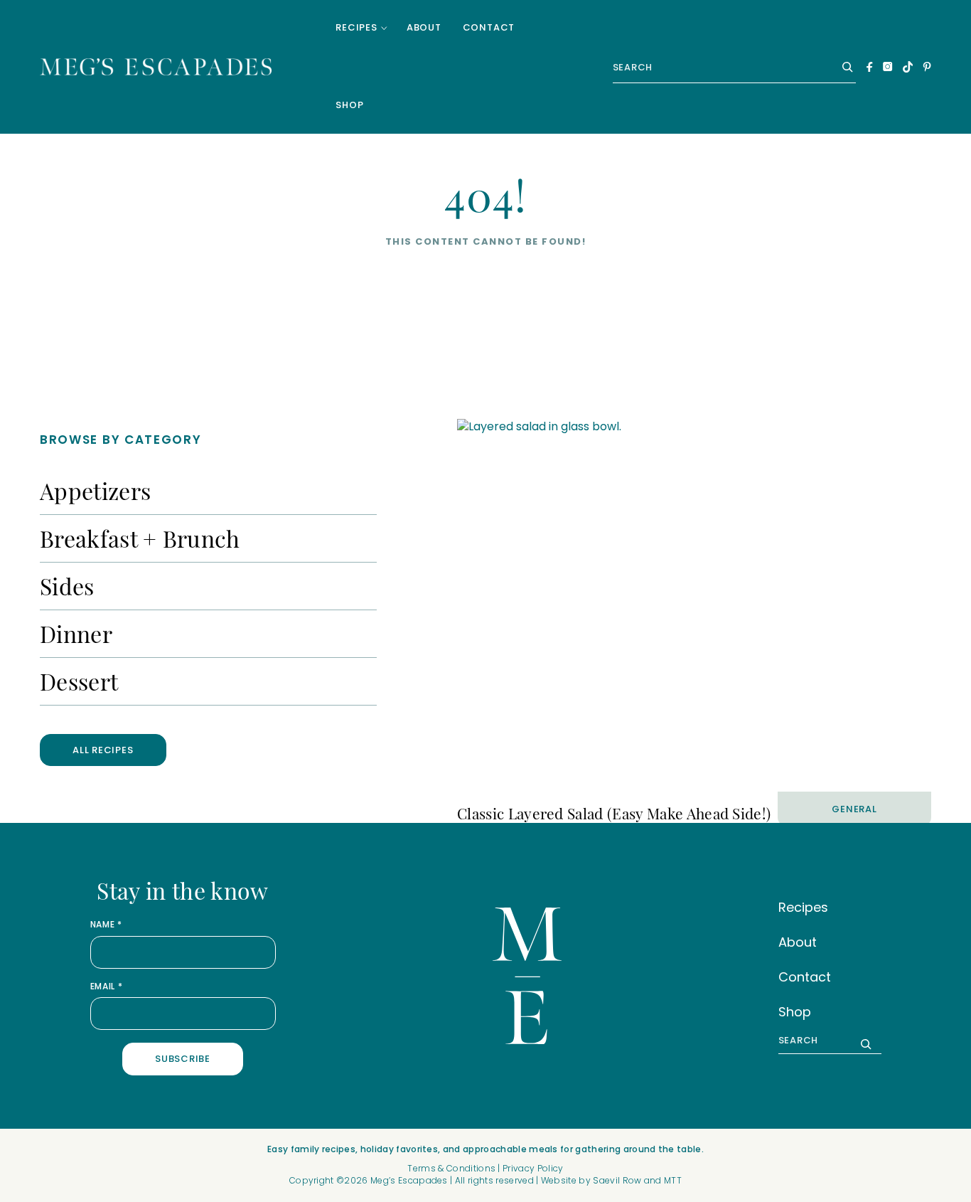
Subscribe (182, 1058)
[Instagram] (888, 66)
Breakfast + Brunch (140, 538)
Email (106, 986)
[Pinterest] (927, 67)
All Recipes (103, 750)
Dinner (76, 633)
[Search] (844, 67)
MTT (673, 1180)
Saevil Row (617, 1180)
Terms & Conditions (451, 1168)
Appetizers (95, 490)
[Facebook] (870, 67)
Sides (67, 586)
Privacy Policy (533, 1168)
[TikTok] (908, 67)
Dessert (79, 681)
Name (106, 925)
